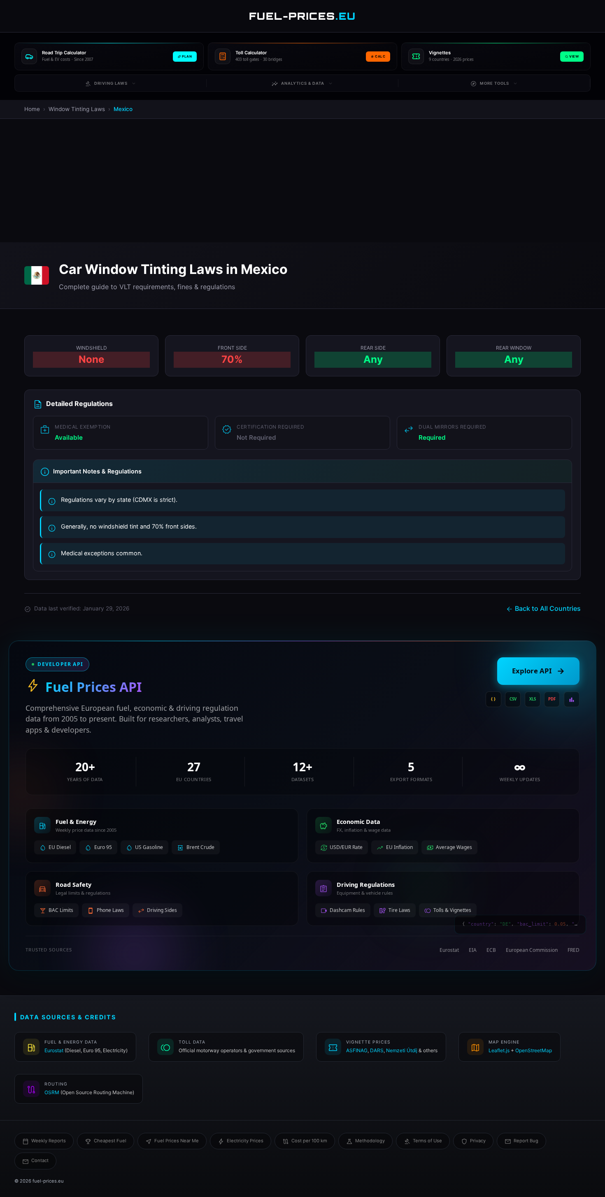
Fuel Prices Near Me (176, 1141)
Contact (40, 1160)
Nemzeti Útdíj (401, 1050)
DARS (377, 1050)
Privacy (478, 1141)
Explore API (538, 670)
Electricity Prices (245, 1141)
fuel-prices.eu (48, 1181)
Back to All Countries (548, 608)
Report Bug (526, 1141)
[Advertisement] (302, 180)
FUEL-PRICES (302, 16)
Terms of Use (427, 1141)
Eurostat (53, 1050)
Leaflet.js (499, 1050)
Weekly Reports (48, 1141)
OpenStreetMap (533, 1050)
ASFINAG (357, 1050)
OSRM (51, 1092)
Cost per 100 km (309, 1141)
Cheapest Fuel (110, 1141)
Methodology (370, 1141)
